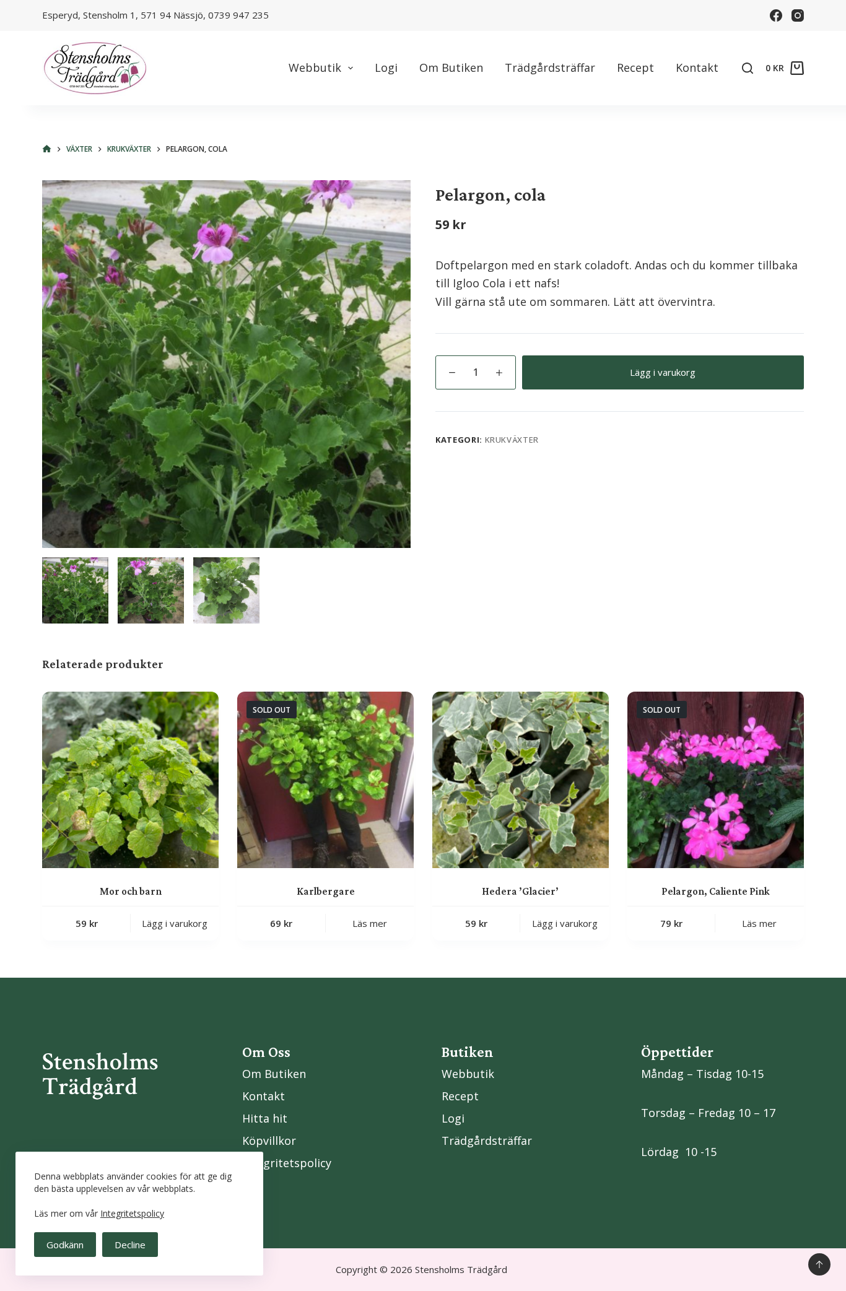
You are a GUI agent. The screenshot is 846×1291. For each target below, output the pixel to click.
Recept (635, 67)
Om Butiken (451, 67)
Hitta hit (264, 1118)
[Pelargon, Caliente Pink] (715, 780)
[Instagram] (797, 15)
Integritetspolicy (132, 1213)
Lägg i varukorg (663, 372)
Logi (386, 67)
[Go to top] (819, 1264)
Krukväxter (512, 439)
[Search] (747, 68)
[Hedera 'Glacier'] (520, 780)
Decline (130, 1244)
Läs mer (369, 923)
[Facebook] (776, 15)
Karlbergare (326, 891)
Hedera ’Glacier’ (520, 891)
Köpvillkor (269, 1140)
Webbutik (315, 67)
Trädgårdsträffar (550, 67)
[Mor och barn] (130, 780)
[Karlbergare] (325, 780)
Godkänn (65, 1244)
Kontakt (697, 67)
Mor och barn (131, 891)
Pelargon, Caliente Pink (715, 891)
